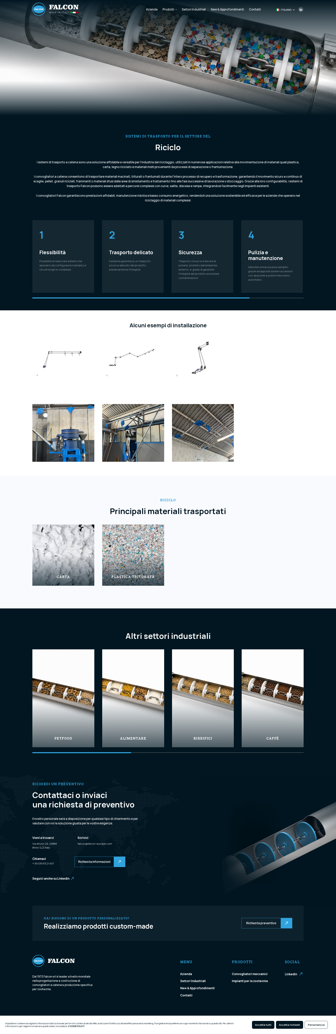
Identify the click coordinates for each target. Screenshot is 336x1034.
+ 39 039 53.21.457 (43, 863)
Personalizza (316, 1025)
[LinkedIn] (301, 10)
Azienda (152, 9)
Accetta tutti (263, 1025)
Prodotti (168, 9)
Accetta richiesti (289, 1025)
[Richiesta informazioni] (75, 862)
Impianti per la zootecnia (250, 981)
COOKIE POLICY (76, 1026)
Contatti (255, 9)
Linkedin (291, 974)
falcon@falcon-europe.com (95, 844)
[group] (63, 698)
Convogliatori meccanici (250, 974)
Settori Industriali (194, 9)
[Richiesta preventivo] (242, 923)
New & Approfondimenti (227, 9)
